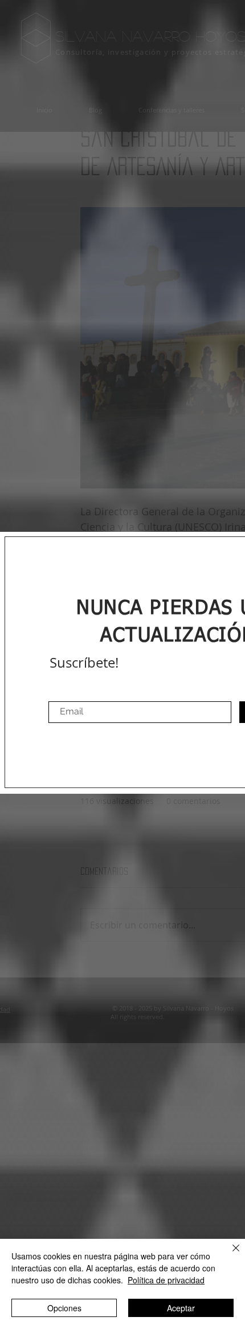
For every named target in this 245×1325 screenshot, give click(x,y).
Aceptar (181, 1308)
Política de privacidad (166, 1280)
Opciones (64, 1308)
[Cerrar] (229, 1255)
